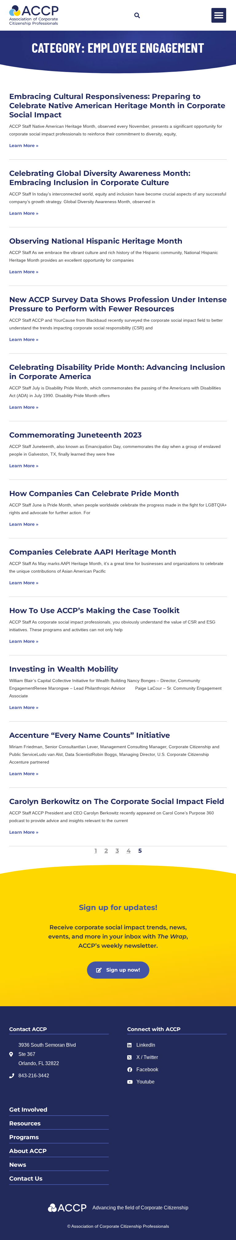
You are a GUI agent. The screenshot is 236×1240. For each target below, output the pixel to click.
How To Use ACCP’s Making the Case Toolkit (94, 610)
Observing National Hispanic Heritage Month (96, 241)
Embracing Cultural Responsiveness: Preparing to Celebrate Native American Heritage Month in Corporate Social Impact (117, 105)
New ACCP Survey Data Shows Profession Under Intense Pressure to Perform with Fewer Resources (118, 304)
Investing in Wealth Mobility (63, 669)
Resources (25, 1123)
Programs (24, 1137)
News (17, 1164)
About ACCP (28, 1151)
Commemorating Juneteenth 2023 (75, 434)
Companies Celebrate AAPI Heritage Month (92, 552)
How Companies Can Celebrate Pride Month (94, 493)
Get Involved (28, 1109)
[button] (137, 15)
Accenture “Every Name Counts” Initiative (89, 735)
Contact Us (25, 1178)
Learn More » (23, 145)
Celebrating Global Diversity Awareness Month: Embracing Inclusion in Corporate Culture (99, 178)
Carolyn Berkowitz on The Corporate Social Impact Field (116, 801)
